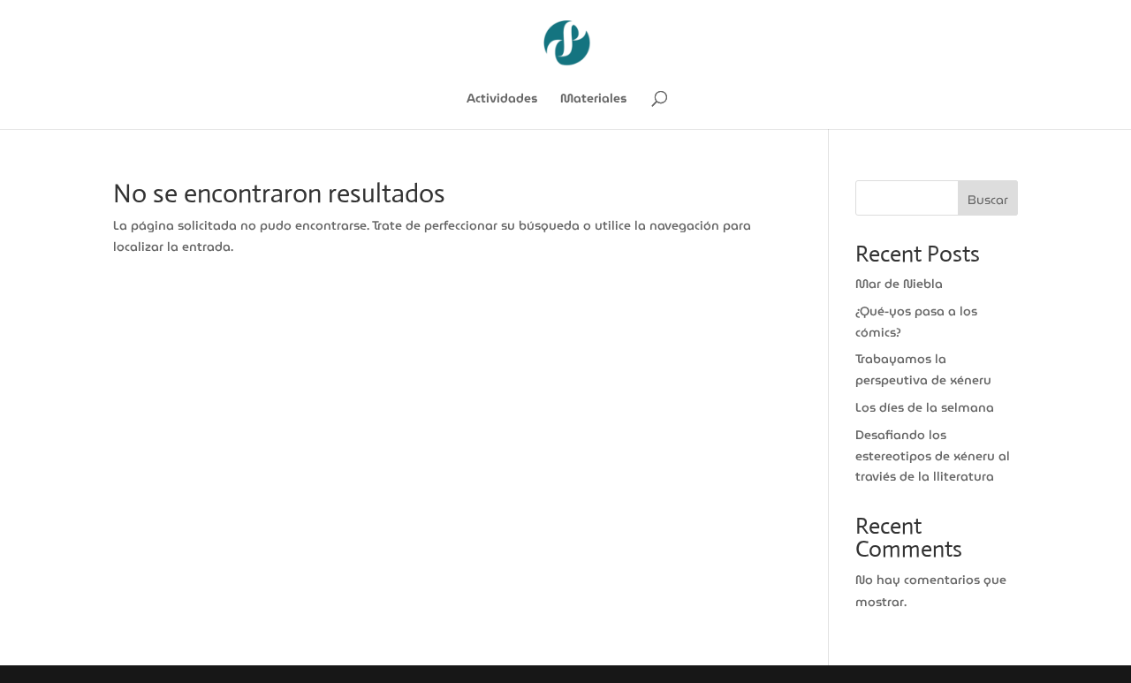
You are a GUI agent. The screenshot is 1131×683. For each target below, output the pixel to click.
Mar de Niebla (899, 283)
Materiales (593, 100)
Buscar (988, 199)
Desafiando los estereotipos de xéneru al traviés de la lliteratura (932, 456)
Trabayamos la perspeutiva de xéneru (923, 369)
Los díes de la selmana (924, 407)
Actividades (502, 100)
